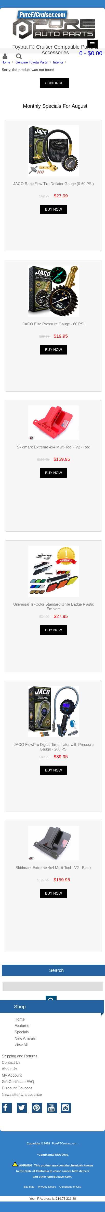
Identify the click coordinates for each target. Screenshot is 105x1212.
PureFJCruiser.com (64, 1143)
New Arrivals (25, 1038)
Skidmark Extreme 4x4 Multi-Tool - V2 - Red (53, 447)
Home (6, 62)
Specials (22, 1032)
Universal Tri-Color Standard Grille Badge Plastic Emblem (53, 606)
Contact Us (11, 1062)
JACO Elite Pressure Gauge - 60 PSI (53, 324)
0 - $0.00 (90, 53)
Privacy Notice (47, 1186)
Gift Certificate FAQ (18, 1081)
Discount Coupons (17, 1088)
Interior (58, 62)
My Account (12, 1075)
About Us (9, 1069)
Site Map (29, 1186)
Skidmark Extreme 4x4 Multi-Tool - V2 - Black (53, 867)
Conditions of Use (70, 1186)
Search (56, 970)
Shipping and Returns (19, 1056)
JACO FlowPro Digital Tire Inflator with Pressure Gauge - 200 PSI (54, 746)
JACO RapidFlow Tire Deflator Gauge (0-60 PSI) (53, 183)
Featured (22, 1025)
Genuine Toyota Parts (32, 62)
